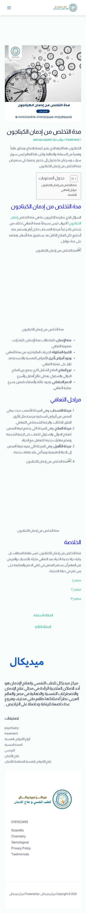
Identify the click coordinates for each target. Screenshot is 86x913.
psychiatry (12, 728)
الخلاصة (72, 194)
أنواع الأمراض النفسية (17, 739)
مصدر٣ (76, 598)
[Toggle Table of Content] (72, 178)
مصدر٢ (76, 589)
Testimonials (20, 854)
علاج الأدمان (12, 756)
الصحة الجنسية (13, 744)
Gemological (20, 842)
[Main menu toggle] (9, 7)
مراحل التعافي (69, 190)
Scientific (17, 830)
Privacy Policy (21, 848)
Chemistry (18, 836)
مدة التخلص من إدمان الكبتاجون (59, 185)
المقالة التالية (43, 626)
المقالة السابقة (43, 615)
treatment (72, 139)
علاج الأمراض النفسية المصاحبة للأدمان (28, 761)
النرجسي (10, 750)
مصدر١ (76, 580)
